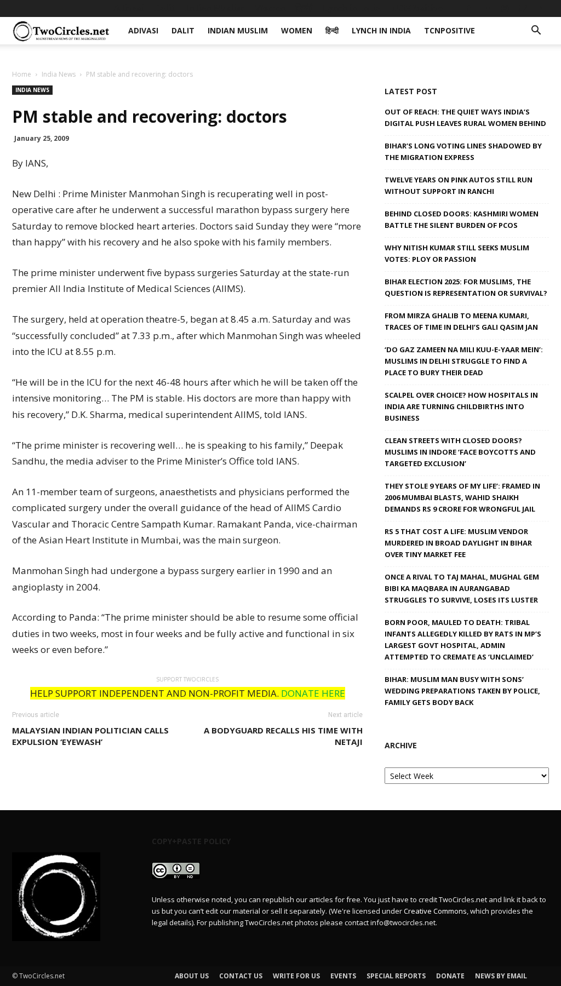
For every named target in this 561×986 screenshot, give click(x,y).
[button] (536, 31)
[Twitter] (522, 8)
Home (21, 74)
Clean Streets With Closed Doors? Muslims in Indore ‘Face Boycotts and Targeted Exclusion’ (460, 451)
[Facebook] (468, 8)
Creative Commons (435, 911)
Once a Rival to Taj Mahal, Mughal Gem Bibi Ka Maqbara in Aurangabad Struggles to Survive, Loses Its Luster (462, 588)
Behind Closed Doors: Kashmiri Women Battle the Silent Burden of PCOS (462, 219)
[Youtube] (541, 8)
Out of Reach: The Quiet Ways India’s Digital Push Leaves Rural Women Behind (465, 117)
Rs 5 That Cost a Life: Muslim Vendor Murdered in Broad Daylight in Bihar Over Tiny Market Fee (458, 542)
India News (59, 74)
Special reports (396, 976)
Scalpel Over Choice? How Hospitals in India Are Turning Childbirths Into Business (461, 406)
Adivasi (128, 8)
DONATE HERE (313, 693)
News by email (501, 976)
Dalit (164, 8)
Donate (450, 976)
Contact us (240, 976)
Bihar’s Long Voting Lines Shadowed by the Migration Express (463, 151)
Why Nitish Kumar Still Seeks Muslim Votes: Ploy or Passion (457, 253)
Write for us (296, 976)
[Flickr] (486, 8)
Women (270, 8)
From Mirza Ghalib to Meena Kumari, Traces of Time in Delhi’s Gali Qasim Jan (461, 321)
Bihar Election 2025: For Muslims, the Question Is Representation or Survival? (466, 287)
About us (192, 976)
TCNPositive (417, 8)
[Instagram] (504, 8)
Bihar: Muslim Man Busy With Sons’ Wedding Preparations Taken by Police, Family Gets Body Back (462, 690)
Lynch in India (352, 8)
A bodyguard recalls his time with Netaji (283, 736)
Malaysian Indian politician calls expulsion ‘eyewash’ (90, 736)
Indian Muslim (214, 8)
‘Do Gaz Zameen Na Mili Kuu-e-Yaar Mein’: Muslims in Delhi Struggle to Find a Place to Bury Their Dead (464, 361)
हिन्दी (304, 8)
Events (343, 976)
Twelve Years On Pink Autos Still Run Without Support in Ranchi (459, 185)
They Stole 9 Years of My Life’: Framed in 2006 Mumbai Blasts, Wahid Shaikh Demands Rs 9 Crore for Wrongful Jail (462, 497)
